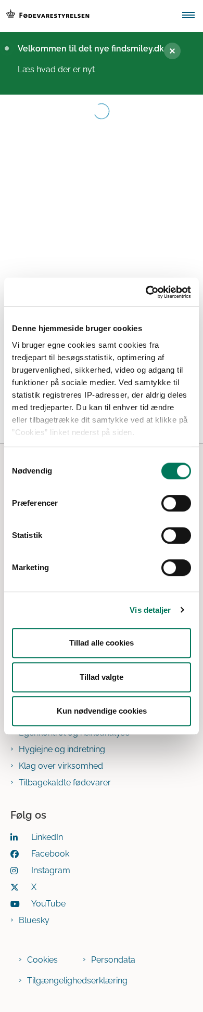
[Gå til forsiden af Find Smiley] (88, 16)
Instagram (50, 870)
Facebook (50, 854)
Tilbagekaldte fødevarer (65, 782)
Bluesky (34, 920)
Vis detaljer (150, 610)
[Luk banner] (172, 51)
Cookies (42, 960)
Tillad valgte (101, 677)
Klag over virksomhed (61, 766)
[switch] (176, 503)
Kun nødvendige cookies (102, 710)
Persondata (113, 960)
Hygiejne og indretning (62, 749)
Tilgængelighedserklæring (77, 980)
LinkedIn (47, 837)
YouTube (48, 904)
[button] (192, 16)
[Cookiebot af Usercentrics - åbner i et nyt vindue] (146, 292)
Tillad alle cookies (101, 642)
